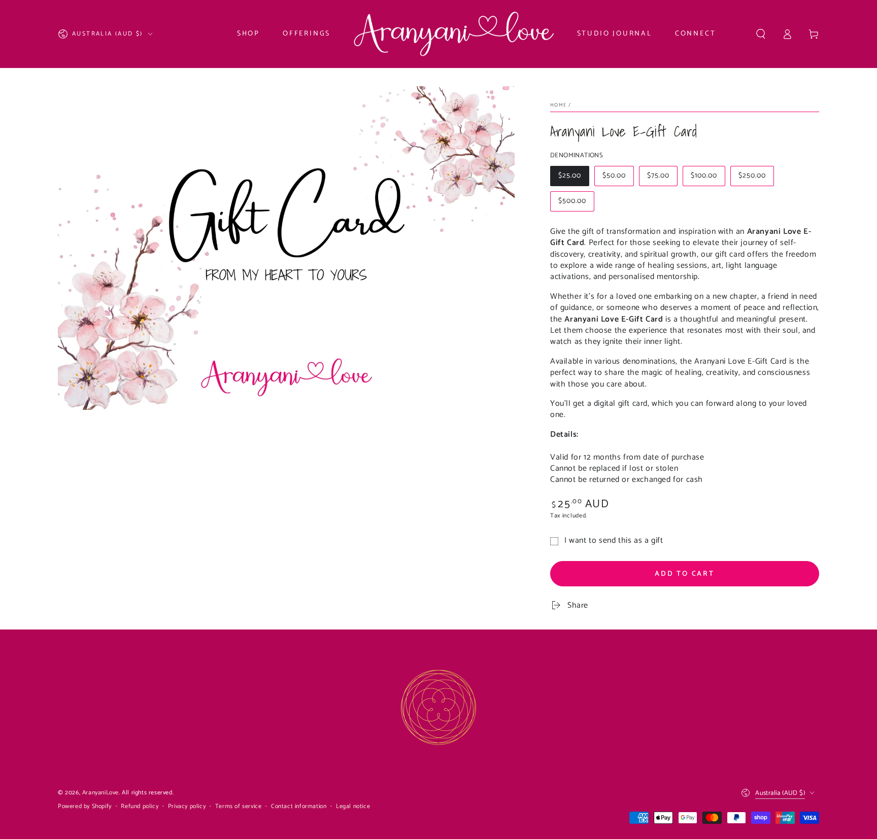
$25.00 (573, 178)
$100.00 (707, 178)
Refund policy (139, 806)
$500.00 (576, 203)
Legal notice (353, 806)
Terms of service (238, 806)
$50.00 (618, 178)
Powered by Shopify (85, 806)
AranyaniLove (100, 792)
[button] (761, 34)
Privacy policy (187, 806)
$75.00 (662, 178)
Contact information (298, 806)
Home (558, 105)
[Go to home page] (453, 34)
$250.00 (756, 178)
